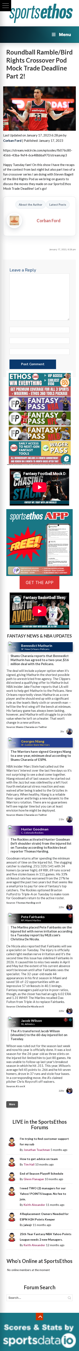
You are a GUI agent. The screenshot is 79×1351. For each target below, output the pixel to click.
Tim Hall (29, 1164)
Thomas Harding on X (28, 902)
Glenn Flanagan (34, 1179)
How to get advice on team (39, 1159)
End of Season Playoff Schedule (41, 1173)
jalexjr (28, 1225)
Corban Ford (12, 140)
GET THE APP (40, 582)
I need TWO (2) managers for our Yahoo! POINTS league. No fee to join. (43, 1193)
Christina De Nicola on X (30, 1006)
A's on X (20, 1086)
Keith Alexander (34, 1204)
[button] (5, 5)
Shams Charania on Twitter (31, 727)
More (12, 1104)
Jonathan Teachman (37, 1150)
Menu (65, 34)
